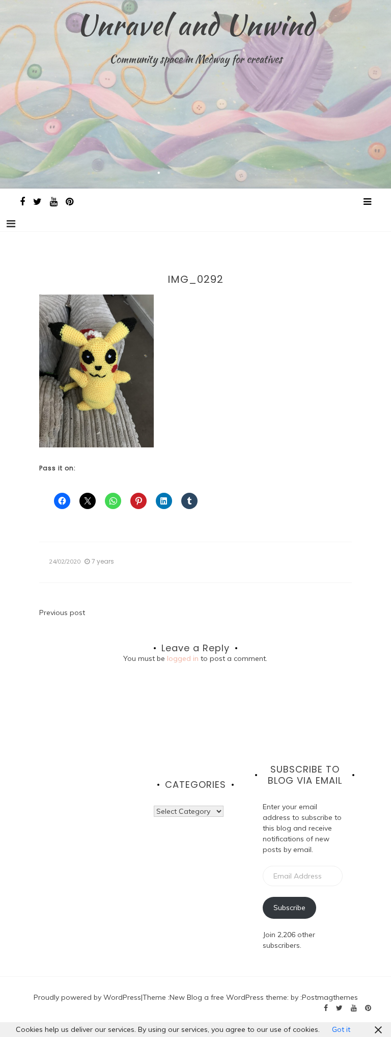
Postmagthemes (330, 997)
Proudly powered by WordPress (87, 997)
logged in (183, 658)
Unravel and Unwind (195, 24)
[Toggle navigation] (11, 223)
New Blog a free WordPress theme (228, 997)
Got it (341, 1029)
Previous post (62, 612)
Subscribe (289, 907)
